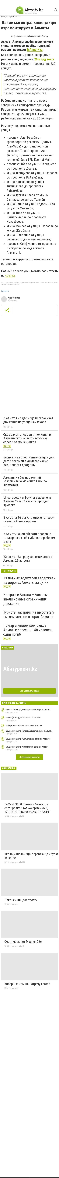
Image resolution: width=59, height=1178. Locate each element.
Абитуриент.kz (20, 669)
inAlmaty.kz (35, 50)
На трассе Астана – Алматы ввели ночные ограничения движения (25, 599)
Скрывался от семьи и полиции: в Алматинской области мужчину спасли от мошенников (27, 438)
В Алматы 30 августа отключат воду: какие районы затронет (28, 519)
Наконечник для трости (21, 900)
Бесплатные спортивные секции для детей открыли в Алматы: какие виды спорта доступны (28, 461)
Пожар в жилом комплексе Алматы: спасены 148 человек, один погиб (27, 629)
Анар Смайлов (14, 298)
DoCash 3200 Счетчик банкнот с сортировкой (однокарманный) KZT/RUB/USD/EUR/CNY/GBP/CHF (27, 808)
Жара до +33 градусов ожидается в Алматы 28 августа (28, 558)
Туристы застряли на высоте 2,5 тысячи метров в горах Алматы (28, 614)
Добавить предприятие (29, 757)
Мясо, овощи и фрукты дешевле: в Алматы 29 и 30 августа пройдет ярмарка (27, 501)
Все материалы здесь (29, 691)
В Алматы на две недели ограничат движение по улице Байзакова (28, 420)
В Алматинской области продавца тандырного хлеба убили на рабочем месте (29, 537)
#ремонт (5, 291)
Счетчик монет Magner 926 (23, 942)
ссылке (10, 275)
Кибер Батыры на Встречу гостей (27, 984)
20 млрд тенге (44, 59)
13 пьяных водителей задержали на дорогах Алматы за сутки (29, 580)
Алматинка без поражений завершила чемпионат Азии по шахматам (25, 481)
